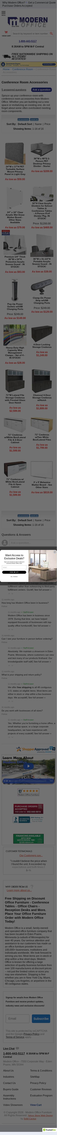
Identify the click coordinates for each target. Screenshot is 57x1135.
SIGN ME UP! (14, 572)
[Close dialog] (55, 552)
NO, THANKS (14, 576)
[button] (49, 1131)
